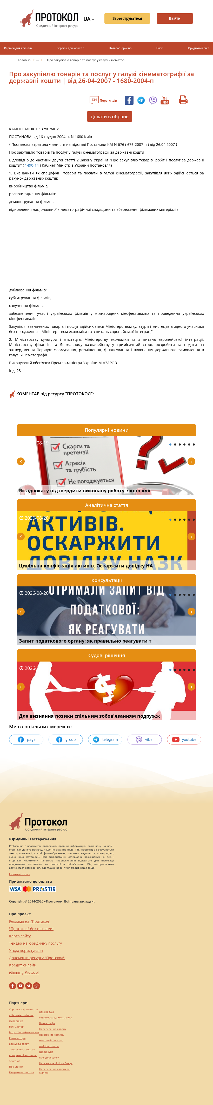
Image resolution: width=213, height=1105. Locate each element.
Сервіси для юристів (70, 48)
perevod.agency (19, 1043)
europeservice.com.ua (23, 1055)
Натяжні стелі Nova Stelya (55, 1063)
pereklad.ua (46, 1012)
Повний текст (19, 874)
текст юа (14, 1061)
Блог (159, 48)
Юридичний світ (198, 48)
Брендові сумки (49, 1057)
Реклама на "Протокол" (29, 921)
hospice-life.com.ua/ (51, 1034)
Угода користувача (26, 950)
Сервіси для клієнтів (18, 48)
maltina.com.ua (49, 1046)
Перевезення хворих (52, 1029)
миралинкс (16, 1021)
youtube (189, 739)
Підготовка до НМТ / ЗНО (55, 1017)
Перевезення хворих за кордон (54, 1070)
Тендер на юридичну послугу (35, 943)
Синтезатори (17, 1038)
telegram (110, 739)
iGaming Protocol (24, 972)
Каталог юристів (120, 48)
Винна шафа (47, 1023)
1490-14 (32, 165)
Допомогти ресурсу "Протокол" (37, 957)
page (31, 739)
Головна (24, 60)
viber (149, 739)
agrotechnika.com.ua (22, 1049)
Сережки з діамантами (23, 1009)
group (70, 739)
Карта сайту (20, 935)
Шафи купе (46, 1052)
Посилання (16, 1066)
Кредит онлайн (22, 965)
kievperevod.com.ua (21, 1072)
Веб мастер (16, 1026)
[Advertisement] (106, 251)
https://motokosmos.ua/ (24, 1032)
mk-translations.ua (51, 1040)
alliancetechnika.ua (21, 1015)
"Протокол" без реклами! (31, 928)
